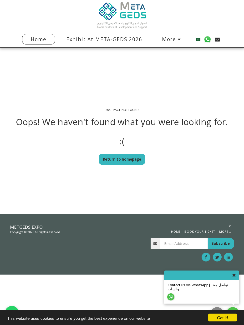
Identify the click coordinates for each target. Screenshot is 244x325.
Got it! (222, 317)
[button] (208, 39)
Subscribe (221, 243)
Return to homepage (122, 159)
